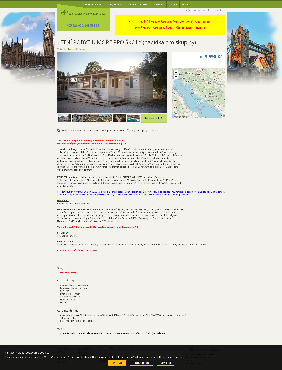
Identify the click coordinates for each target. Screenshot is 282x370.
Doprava (173, 4)
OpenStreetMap (177, 116)
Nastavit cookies (141, 362)
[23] (119, 118)
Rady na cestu (115, 4)
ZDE (95, 250)
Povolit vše (117, 362)
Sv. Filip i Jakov (67, 48)
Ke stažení (159, 4)
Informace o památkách (137, 4)
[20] (78, 118)
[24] (133, 118)
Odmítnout (165, 362)
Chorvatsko (80, 48)
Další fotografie (152, 118)
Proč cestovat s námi (93, 4)
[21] (92, 118)
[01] (112, 82)
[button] (176, 72)
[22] (105, 118)
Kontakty (186, 4)
